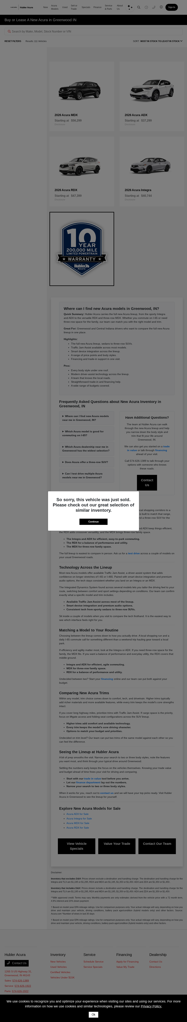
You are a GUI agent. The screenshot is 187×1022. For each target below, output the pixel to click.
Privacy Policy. (151, 1006)
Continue (93, 521)
